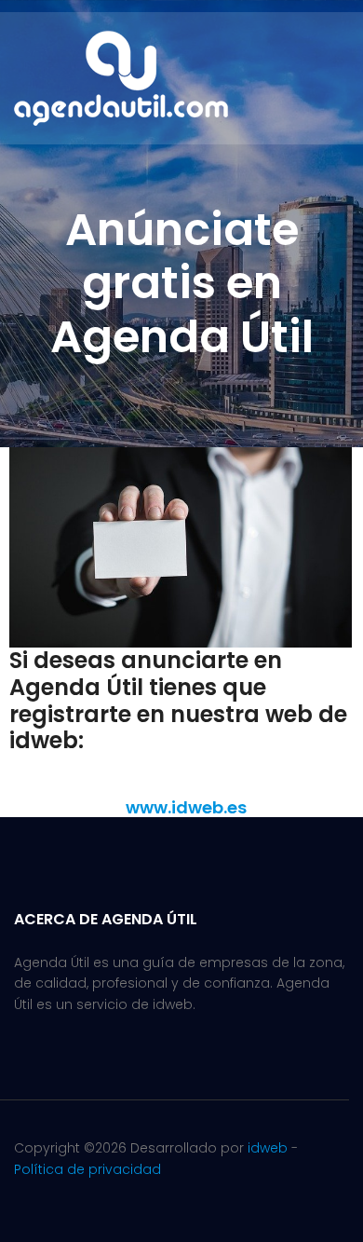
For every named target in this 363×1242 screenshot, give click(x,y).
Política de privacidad (87, 1169)
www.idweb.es (186, 807)
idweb (268, 1148)
